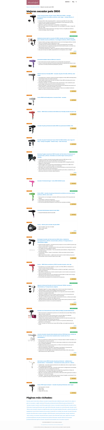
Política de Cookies (48, 424)
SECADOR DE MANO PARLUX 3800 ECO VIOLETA (49, 59)
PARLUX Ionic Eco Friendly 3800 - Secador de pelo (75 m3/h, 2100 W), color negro (56, 74)
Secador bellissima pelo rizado (60, 401)
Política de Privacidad (54, 424)
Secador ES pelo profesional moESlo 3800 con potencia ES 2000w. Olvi (55, 125)
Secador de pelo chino (49, 415)
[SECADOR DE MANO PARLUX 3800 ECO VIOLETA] (32, 63)
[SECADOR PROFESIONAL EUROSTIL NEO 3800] (32, 214)
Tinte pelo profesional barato (52, 403)
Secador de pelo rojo (71, 407)
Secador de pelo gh (32, 407)
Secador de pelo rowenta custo (34, 405)
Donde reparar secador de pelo (40, 419)
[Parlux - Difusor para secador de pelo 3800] (32, 228)
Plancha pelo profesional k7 (66, 403)
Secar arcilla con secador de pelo (35, 415)
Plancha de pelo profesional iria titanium (42, 417)
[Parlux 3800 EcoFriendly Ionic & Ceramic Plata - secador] (32, 101)
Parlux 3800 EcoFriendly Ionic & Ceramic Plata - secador (51, 97)
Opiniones (67, 1)
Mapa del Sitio (61, 424)
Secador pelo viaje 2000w (44, 407)
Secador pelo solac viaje (62, 415)
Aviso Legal (43, 424)
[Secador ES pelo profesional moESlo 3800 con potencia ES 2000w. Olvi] (32, 129)
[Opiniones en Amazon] (32, 248)
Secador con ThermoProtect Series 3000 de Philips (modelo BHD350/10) (55, 310)
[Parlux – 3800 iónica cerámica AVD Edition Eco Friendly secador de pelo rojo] (32, 115)
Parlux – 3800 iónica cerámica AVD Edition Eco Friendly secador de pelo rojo (56, 111)
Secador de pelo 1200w (58, 417)
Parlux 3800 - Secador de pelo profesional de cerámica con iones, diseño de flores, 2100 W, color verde (56, 193)
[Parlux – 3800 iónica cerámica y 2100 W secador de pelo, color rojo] (32, 268)
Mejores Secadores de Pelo (33, 7)
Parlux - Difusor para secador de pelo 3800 (48, 224)
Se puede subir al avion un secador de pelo (53, 405)
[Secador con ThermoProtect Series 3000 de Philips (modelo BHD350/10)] (32, 314)
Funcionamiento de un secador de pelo (58, 419)
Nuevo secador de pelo (46, 401)
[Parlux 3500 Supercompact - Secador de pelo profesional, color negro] (32, 388)
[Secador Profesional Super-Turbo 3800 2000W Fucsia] (32, 183)
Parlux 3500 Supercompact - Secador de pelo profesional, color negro (55, 384)
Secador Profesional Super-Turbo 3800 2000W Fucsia (51, 181)
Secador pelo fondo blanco (33, 401)
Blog (73, 1)
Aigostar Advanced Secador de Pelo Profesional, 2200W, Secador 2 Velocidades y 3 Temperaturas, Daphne (54, 286)
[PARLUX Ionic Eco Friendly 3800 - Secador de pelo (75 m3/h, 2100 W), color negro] (32, 77)
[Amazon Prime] (74, 51)
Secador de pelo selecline (67, 413)
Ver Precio (74, 31)
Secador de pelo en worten (58, 407)
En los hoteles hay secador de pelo (63, 411)
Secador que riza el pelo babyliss (54, 409)
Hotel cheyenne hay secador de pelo (45, 411)
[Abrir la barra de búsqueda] (76, 2)
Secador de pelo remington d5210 (42, 413)
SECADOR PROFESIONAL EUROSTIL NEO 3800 (48, 210)
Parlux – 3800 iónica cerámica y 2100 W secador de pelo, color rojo (54, 264)
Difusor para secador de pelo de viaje (36, 409)
